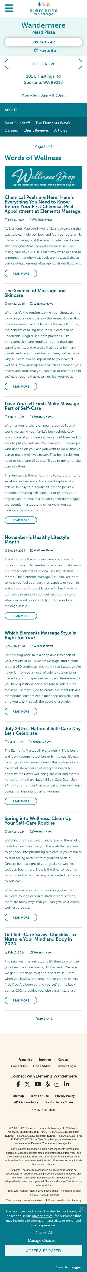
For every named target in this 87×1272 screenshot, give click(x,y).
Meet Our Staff (17, 123)
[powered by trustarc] (75, 1267)
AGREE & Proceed (43, 1250)
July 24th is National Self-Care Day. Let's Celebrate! (43, 731)
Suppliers (45, 1059)
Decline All (44, 1232)
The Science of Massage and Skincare (35, 293)
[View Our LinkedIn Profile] (66, 1084)
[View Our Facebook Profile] (18, 1084)
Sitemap (18, 1096)
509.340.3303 (43, 42)
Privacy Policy (65, 1096)
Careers (11, 130)
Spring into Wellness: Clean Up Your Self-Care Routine (38, 821)
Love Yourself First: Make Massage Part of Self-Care (42, 406)
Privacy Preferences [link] (43, 1109)
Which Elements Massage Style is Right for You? (40, 635)
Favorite (47, 50)
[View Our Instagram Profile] (57, 1084)
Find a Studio (42, 1066)
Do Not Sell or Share (59, 1102)
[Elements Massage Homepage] (44, 8)
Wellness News (42, 219)
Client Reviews (36, 130)
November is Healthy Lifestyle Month (37, 539)
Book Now (43, 64)
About (11, 110)
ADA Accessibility (26, 1102)
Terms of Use (39, 1096)
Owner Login (67, 1066)
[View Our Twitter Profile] (27, 1084)
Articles (60, 130)
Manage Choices (41, 1240)
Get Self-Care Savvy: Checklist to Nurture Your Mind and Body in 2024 (40, 939)
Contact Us (19, 1066)
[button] (9, 8)
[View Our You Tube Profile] (38, 1084)
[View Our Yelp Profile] (48, 1084)
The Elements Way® (52, 123)
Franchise (25, 1059)
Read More (21, 273)
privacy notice (42, 1215)
